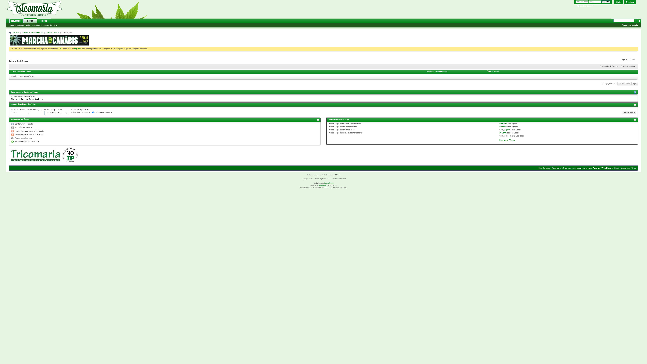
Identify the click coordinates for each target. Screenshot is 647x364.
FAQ (12, 25)
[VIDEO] (502, 133)
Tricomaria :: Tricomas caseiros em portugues (572, 168)
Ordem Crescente (82, 113)
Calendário (20, 25)
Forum (30, 21)
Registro (630, 2)
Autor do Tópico (24, 72)
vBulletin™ (323, 185)
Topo (634, 84)
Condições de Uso (622, 168)
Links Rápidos (49, 25)
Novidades (16, 21)
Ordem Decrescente (103, 113)
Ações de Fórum (33, 25)
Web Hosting (607, 168)
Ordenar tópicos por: (53, 110)
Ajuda (618, 2)
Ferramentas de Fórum (608, 66)
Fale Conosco (544, 168)
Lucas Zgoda (328, 183)
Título (14, 72)
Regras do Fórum (507, 140)
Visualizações (441, 72)
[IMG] (508, 130)
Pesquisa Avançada (630, 25)
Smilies (502, 127)
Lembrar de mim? (586, 6)
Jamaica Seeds (53, 33)
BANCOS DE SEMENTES (32, 33)
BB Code (503, 124)
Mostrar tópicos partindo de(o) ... (26, 110)
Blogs (44, 21)
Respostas (430, 72)
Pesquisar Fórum (627, 66)
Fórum (16, 33)
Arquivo (596, 168)
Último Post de (493, 72)
